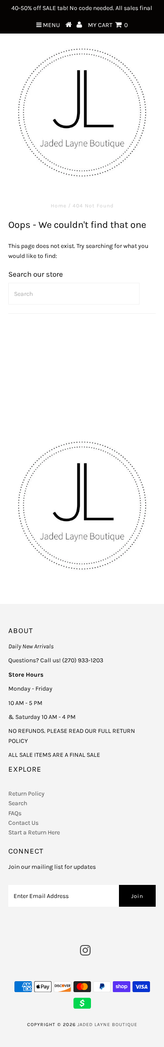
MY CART (108, 25)
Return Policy (26, 793)
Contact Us (23, 823)
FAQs (14, 813)
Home (58, 206)
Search (17, 803)
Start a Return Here (34, 832)
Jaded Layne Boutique (107, 1024)
